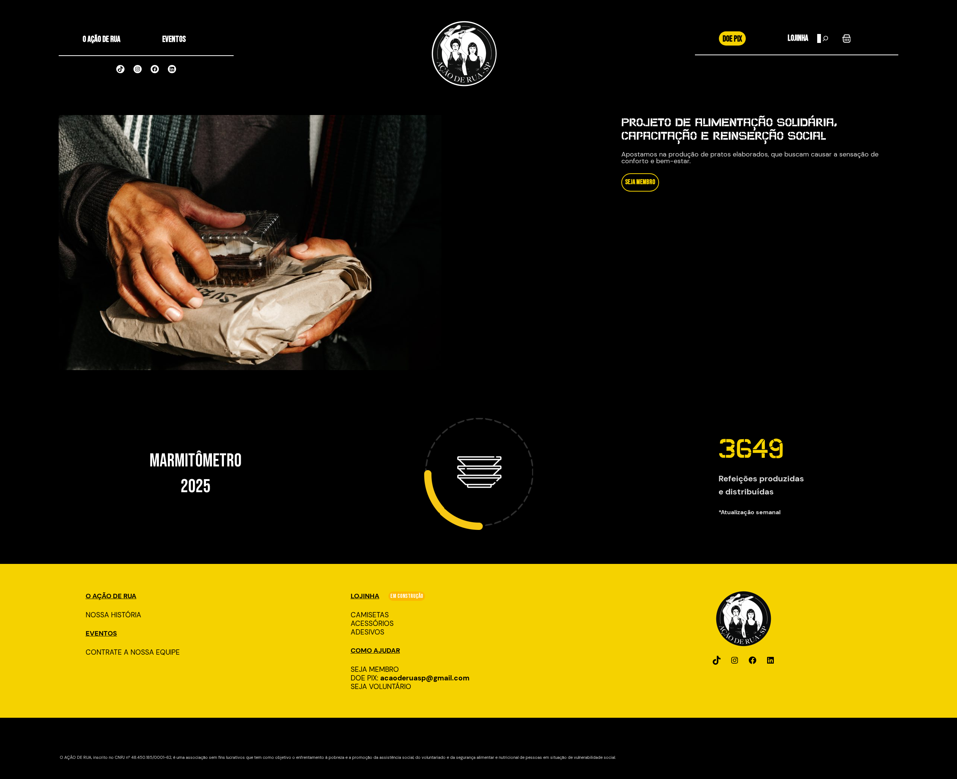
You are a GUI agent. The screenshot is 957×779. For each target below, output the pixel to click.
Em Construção (406, 596)
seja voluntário (381, 686)
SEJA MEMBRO (640, 182)
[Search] (825, 38)
